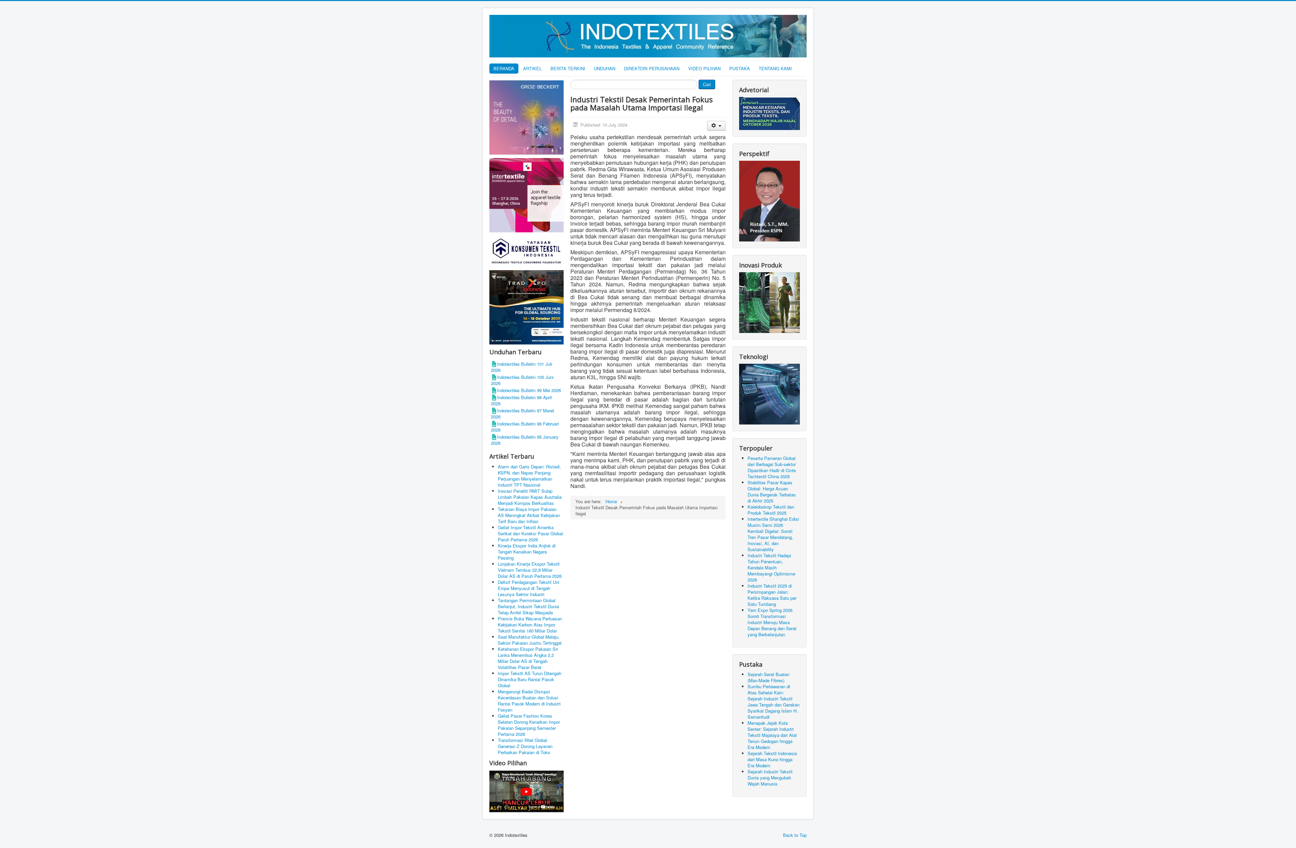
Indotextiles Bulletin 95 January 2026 (525, 440)
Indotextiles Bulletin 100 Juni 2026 (522, 380)
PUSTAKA (739, 68)
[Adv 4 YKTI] (526, 251)
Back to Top (795, 835)
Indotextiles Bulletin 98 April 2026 (521, 400)
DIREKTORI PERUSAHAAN (651, 68)
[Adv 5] (526, 194)
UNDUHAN (604, 68)
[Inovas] (769, 302)
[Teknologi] (769, 393)
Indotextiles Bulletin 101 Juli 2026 (521, 367)
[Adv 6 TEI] (526, 307)
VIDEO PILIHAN (704, 68)
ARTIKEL (532, 68)
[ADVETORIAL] (769, 113)
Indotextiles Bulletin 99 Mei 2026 (529, 390)
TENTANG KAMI (775, 68)
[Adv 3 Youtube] (526, 790)
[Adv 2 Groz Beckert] (526, 118)
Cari (707, 84)
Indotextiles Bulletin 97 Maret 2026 (522, 413)
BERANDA (503, 68)
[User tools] (716, 126)
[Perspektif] (769, 200)
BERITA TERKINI (567, 68)
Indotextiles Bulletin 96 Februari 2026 (525, 426)
